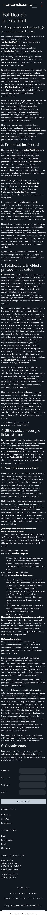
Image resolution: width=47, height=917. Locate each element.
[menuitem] (42, 2)
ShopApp (5, 819)
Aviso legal (23, 888)
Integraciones (7, 840)
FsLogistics (6, 823)
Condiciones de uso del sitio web (23, 899)
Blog (3, 836)
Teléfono (4, 785)
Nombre (4, 771)
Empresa (4, 778)
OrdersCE (5, 815)
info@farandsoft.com (27, 62)
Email (3, 792)
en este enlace (16, 724)
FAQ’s (3, 844)
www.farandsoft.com (18, 48)
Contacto (5, 848)
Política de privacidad (23, 893)
